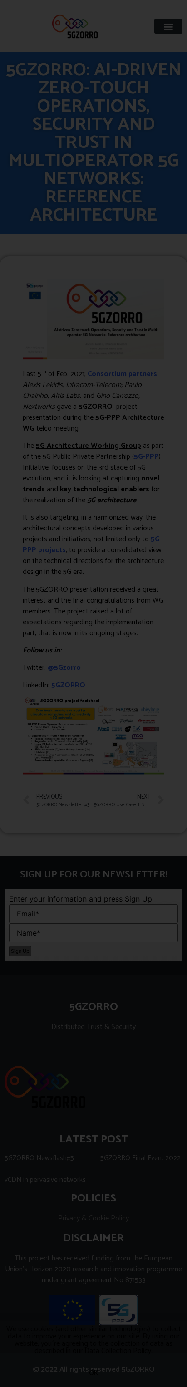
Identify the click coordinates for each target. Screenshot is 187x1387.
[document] (93, 693)
